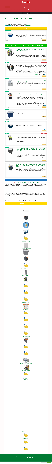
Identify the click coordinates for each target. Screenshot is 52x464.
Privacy (28, 456)
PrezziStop (6, 16)
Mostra (27, 210)
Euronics (16, 7)
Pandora (25, 9)
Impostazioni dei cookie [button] (44, 462)
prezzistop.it (15, 200)
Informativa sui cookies (30, 457)
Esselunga (11, 7)
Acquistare (44, 116)
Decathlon (7, 7)
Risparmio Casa (30, 9)
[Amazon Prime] (45, 74)
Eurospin (20, 7)
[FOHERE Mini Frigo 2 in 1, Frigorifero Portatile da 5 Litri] (10, 67)
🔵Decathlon (11, 16)
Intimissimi (37, 7)
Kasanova (44, 7)
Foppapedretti (25, 7)
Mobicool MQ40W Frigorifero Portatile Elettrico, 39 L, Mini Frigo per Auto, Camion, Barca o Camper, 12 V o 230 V (30, 123)
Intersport (32, 7)
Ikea (29, 7)
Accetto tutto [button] (49, 462)
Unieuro (42, 9)
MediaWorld (18, 9)
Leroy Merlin (10, 9)
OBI (21, 9)
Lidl (14, 9)
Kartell (41, 7)
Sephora (35, 9)
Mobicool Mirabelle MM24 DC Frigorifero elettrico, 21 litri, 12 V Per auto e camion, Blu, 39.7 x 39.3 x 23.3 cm (31, 112)
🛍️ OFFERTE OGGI (26, 13)
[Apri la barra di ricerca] (26, 11)
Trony (39, 9)
